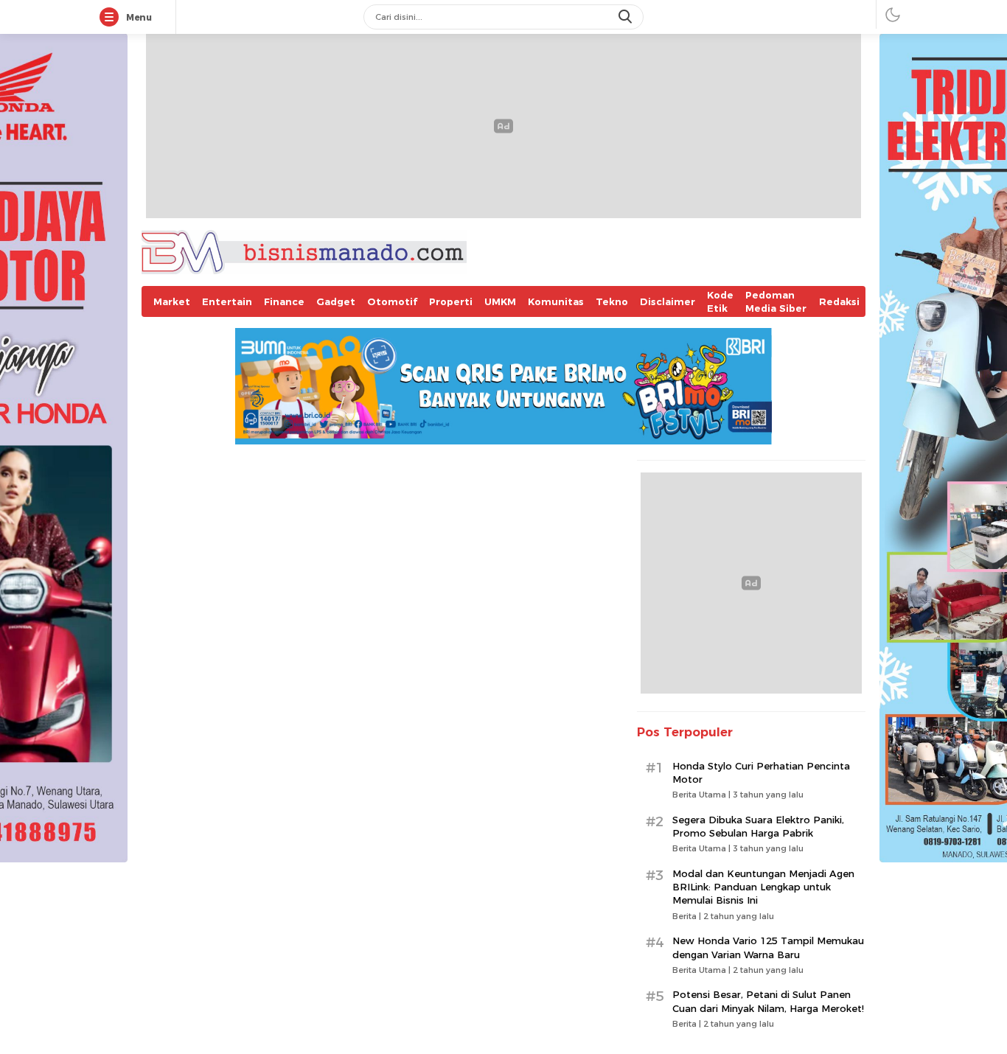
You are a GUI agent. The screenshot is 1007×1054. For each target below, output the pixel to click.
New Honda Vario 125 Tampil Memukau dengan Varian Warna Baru (768, 947)
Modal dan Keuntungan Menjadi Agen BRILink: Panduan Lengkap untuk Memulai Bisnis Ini (763, 887)
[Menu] (112, 18)
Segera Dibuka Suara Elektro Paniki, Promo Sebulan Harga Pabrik (758, 826)
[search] (627, 16)
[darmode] (893, 14)
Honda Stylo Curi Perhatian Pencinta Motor (761, 772)
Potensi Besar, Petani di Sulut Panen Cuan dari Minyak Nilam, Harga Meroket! (768, 1000)
